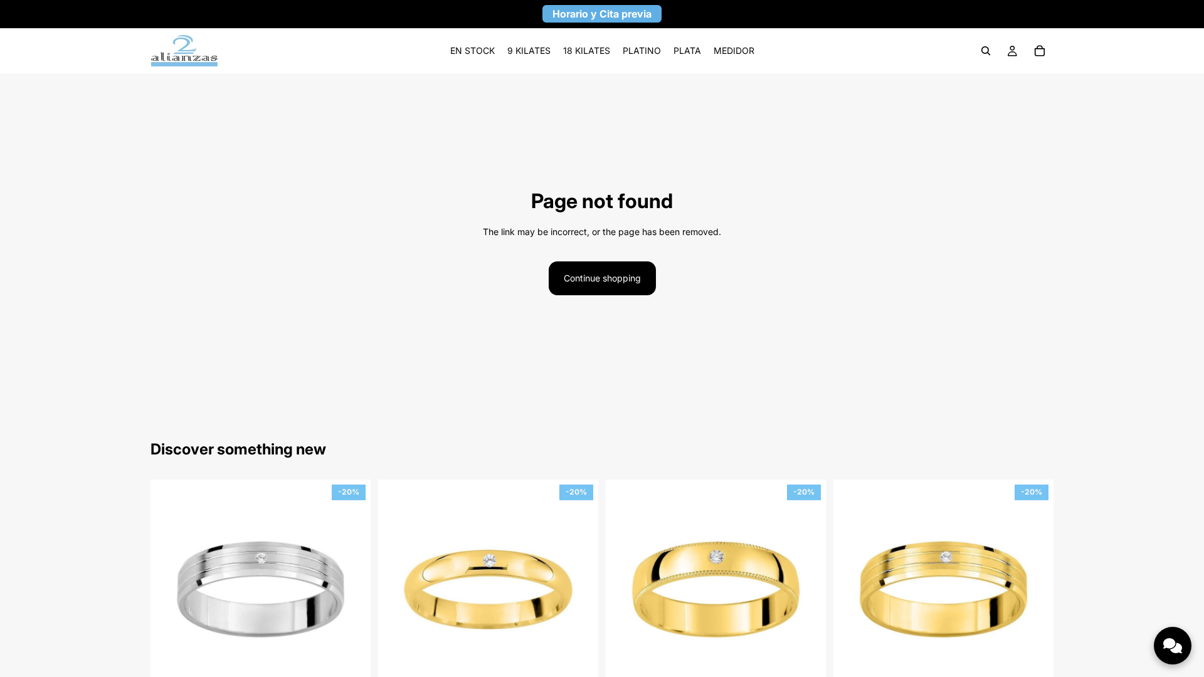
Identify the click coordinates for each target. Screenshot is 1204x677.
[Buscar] (986, 51)
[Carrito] (1040, 51)
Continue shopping (602, 278)
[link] (472, 50)
